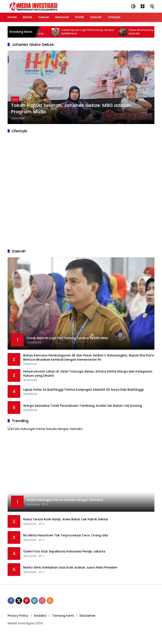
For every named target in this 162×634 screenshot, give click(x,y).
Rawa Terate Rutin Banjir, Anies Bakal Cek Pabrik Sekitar (65, 519)
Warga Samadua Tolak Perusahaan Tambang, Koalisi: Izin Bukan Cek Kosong (82, 406)
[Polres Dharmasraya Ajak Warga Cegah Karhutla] (112, 32)
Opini (15, 99)
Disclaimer (88, 616)
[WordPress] (34, 600)
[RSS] (50, 600)
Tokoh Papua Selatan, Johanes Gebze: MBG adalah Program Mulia (71, 108)
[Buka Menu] (142, 6)
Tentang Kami (63, 616)
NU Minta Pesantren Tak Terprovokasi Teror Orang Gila (65, 535)
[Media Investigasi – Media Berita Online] (44, 6)
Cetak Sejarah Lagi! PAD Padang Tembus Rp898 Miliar (76, 31)
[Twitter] (18, 600)
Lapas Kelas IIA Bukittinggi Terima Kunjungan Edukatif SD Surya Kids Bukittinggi (83, 390)
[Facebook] (11, 600)
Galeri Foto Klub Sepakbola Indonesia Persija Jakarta (64, 551)
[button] (133, 6)
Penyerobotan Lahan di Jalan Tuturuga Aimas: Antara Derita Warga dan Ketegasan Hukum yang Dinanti (87, 373)
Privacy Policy (18, 616)
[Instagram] (42, 600)
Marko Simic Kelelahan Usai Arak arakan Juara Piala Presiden (70, 568)
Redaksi (40, 616)
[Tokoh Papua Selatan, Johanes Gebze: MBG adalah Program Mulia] (81, 87)
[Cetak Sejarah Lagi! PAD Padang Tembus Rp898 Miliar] (44, 32)
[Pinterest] (26, 600)
